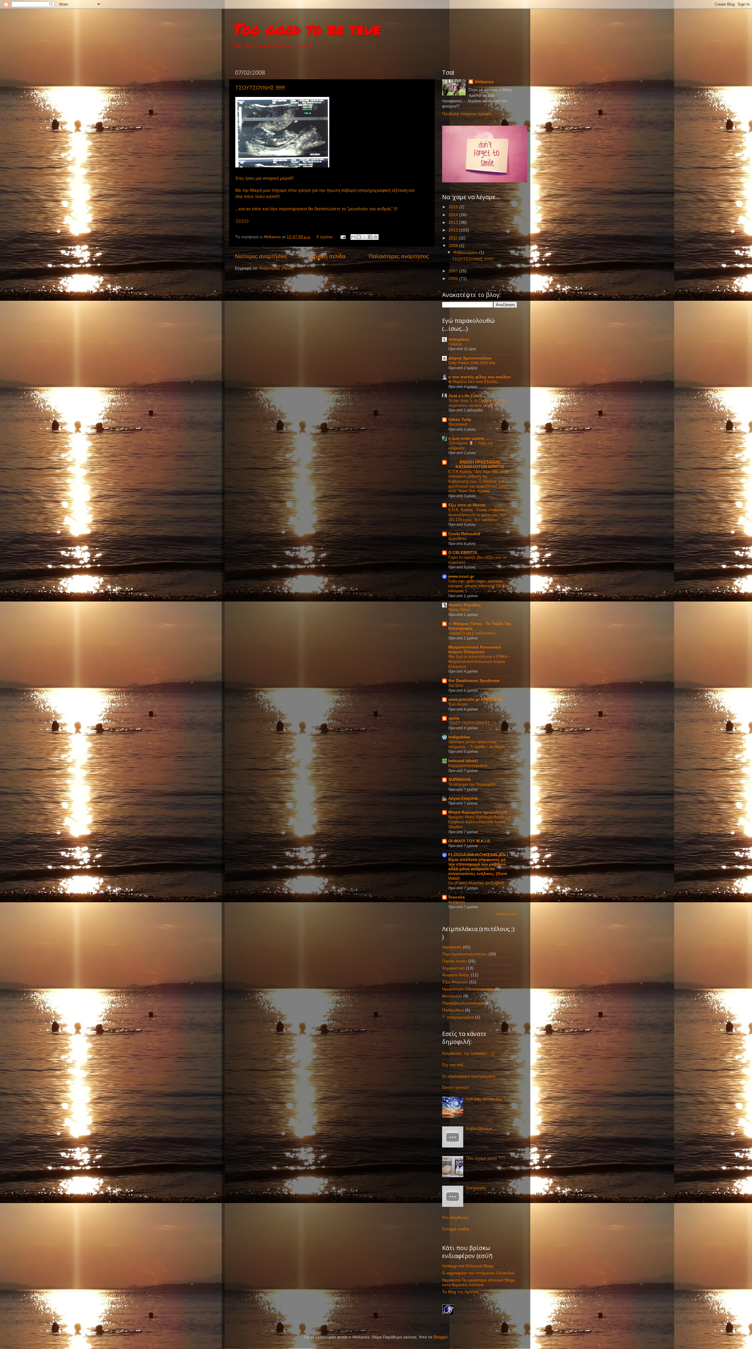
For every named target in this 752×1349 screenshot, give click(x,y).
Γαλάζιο (455, 344)
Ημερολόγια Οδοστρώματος (468, 989)
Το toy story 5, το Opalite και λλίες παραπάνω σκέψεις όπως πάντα (477, 403)
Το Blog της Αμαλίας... (462, 1292)
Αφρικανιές (452, 947)
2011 (454, 238)
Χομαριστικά (453, 968)
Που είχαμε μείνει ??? (485, 1158)
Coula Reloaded (464, 534)
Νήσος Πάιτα (459, 609)
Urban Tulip (459, 419)
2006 (454, 278)
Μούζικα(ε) (452, 996)
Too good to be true (307, 29)
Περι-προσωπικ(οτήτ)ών (464, 954)
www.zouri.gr (461, 576)
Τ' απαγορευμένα (458, 1017)
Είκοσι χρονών (455, 1087)
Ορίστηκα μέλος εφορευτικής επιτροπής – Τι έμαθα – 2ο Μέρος (477, 744)
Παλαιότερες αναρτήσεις (399, 256)
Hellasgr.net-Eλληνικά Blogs (468, 1266)
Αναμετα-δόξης (456, 975)
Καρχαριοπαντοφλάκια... (469, 765)
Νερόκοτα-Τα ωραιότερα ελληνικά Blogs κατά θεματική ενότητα (478, 1282)
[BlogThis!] (359, 237)
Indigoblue (459, 737)
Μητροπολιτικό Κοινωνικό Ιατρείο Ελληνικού (474, 649)
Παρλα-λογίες (454, 961)
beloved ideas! (463, 761)
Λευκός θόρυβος (464, 605)
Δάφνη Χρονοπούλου (469, 358)
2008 (454, 245)
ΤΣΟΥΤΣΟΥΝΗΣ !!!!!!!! (260, 87)
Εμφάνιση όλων (506, 913)
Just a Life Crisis (465, 396)
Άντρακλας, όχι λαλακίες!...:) (468, 1053)
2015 (454, 207)
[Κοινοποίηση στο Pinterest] (376, 237)
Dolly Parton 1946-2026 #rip (471, 363)
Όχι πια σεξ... (454, 1065)
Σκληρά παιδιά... (457, 1229)
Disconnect (457, 424)
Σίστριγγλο (476, 1188)
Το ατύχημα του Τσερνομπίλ (472, 784)
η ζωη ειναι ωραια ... (468, 438)
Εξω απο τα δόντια (467, 505)
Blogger (440, 1337)
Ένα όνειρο (458, 704)
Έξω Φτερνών (455, 982)
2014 (454, 215)
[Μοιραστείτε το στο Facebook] (370, 237)
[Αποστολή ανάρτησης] (342, 237)
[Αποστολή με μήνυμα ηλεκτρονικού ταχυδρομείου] (353, 237)
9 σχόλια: (325, 237)
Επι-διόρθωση (455, 1217)
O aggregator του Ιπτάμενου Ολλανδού (478, 1273)
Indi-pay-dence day (484, 1099)
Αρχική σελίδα (327, 256)
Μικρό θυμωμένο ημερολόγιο (477, 812)
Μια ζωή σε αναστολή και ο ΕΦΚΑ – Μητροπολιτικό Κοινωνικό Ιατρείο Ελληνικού (479, 661)
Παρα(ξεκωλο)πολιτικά (463, 1003)
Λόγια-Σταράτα (463, 798)
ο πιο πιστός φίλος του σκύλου (479, 377)
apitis (453, 718)
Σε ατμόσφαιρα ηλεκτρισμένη (468, 1076)
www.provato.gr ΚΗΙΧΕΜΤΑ (475, 699)
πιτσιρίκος (458, 339)
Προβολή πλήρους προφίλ (466, 114)
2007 (454, 271)
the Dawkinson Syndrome (474, 680)
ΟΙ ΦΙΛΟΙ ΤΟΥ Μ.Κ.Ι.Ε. (469, 841)
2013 (454, 222)
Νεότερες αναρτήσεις (261, 256)
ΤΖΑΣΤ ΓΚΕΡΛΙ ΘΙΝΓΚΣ (469, 723)
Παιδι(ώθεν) (453, 1010)
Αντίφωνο (456, 902)
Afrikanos (484, 82)
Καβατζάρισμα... (481, 1128)
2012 (454, 230)
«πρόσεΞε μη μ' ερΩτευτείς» (472, 633)
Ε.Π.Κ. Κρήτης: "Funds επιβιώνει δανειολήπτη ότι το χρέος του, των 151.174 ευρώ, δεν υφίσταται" (477, 515)
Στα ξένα (455, 685)
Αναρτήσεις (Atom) (276, 268)
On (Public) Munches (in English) (476, 883)
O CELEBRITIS (462, 552)
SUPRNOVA (459, 779)
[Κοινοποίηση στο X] (364, 237)
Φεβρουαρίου (466, 252)
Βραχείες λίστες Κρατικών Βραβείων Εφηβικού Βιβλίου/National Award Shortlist (479, 822)
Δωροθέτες (457, 538)
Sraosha (456, 897)
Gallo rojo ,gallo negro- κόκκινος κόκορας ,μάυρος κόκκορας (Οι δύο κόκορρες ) (478, 586)
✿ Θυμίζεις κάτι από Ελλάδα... (474, 381)
